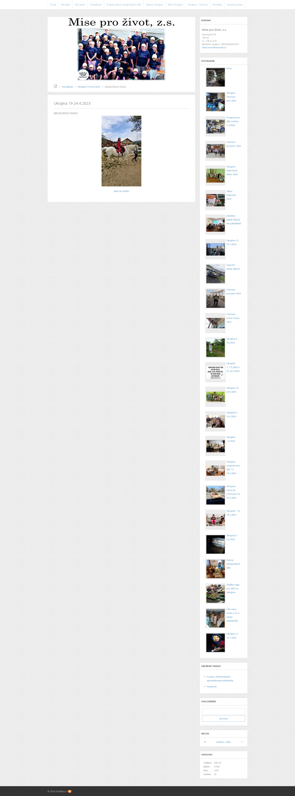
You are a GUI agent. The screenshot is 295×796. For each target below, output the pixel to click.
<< (205, 742)
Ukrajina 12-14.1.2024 (232, 242)
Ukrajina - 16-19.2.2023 (233, 512)
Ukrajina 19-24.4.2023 (89, 86)
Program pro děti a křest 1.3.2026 (233, 121)
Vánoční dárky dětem (233, 267)
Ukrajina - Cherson (198, 4)
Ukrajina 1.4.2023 (230, 439)
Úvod (53, 4)
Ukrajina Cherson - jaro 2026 (231, 96)
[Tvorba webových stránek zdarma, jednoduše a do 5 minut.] (69, 791)
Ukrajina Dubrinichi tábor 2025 (232, 170)
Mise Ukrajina (175, 4)
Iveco (229, 68)
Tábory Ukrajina (154, 4)
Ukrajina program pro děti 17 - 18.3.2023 (233, 467)
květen (220, 742)
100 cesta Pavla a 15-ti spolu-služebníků (232, 615)
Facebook (212, 686)
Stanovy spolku (235, 4)
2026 (228, 742)
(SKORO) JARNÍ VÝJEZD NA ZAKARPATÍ (233, 219)
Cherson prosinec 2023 (233, 291)
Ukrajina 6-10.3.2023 (232, 414)
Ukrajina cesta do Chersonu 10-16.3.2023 (233, 492)
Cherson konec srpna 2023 (232, 318)
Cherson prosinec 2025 (233, 144)
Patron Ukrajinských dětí (233, 564)
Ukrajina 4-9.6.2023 (232, 340)
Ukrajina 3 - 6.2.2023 (232, 537)
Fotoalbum (96, 4)
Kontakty (217, 4)
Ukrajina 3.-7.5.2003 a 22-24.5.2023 (233, 367)
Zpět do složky (121, 191)
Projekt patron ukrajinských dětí (124, 4)
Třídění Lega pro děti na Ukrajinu (232, 588)
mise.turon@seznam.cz (214, 47)
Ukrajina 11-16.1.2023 (232, 635)
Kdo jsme (80, 4)
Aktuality (65, 4)
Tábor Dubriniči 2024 (231, 195)
